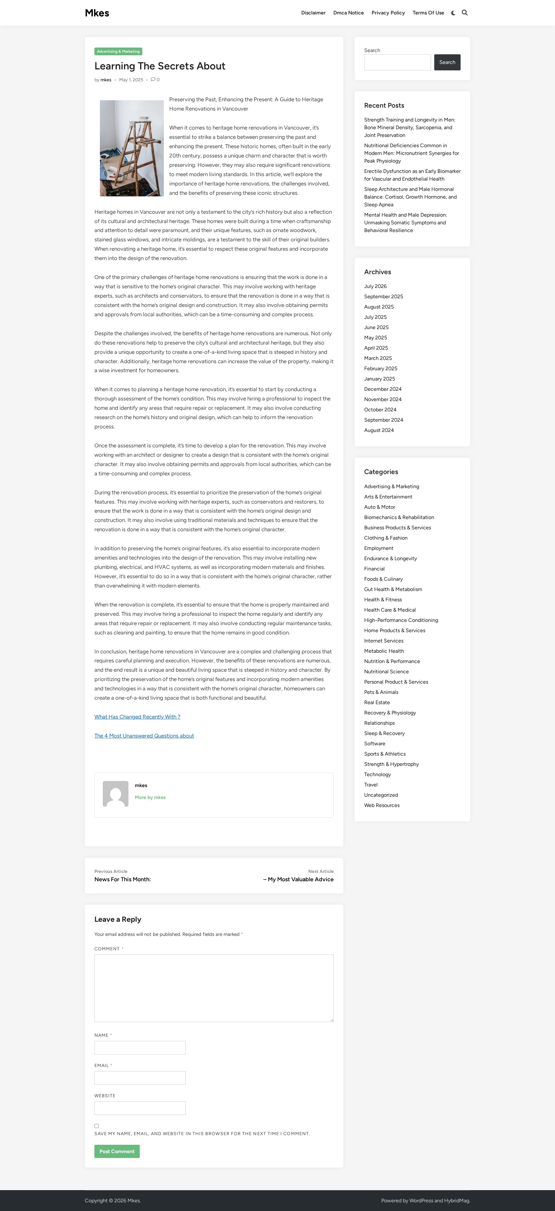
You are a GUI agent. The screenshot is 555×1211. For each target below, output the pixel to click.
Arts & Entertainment (388, 497)
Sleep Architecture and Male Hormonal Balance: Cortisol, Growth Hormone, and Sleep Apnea (410, 197)
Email (103, 1065)
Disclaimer (313, 13)
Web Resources (382, 805)
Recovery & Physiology (390, 713)
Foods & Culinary (383, 579)
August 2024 (379, 430)
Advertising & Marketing (118, 51)
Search (372, 50)
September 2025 (383, 296)
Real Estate (377, 702)
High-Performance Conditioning (401, 620)
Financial (374, 569)
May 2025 (375, 338)
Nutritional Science (386, 671)
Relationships (379, 723)
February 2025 (380, 368)
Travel (371, 785)
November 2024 (383, 399)
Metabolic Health (384, 651)
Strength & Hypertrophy (391, 764)
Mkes (97, 13)
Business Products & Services (397, 528)
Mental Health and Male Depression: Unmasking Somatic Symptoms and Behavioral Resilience (405, 222)
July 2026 (375, 286)
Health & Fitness (383, 600)
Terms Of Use (428, 13)
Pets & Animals (381, 692)
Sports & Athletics (385, 754)
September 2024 (383, 420)
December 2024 (383, 389)
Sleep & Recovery (384, 733)
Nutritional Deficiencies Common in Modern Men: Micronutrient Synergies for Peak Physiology (411, 153)
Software (374, 743)
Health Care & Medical (390, 610)
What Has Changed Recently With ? (137, 716)
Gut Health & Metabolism (393, 589)
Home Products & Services (394, 630)
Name (103, 1035)
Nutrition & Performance (392, 661)
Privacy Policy (388, 13)
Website (105, 1096)
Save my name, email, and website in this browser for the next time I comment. (202, 1133)
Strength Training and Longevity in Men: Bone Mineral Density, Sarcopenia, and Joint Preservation (409, 127)
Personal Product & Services (396, 682)
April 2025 (376, 348)
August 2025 (379, 307)
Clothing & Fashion (386, 538)
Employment (378, 548)
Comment (109, 949)
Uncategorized (381, 795)
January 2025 (379, 379)
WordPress (421, 1201)
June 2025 (376, 327)
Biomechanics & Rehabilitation (399, 517)
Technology (377, 774)
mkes (106, 80)
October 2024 (380, 410)
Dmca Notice (348, 13)
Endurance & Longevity (390, 558)
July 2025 (375, 317)
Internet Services (383, 641)
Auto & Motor (379, 507)
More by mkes (150, 797)
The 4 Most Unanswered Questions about (144, 735)
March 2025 (378, 358)
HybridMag (456, 1201)
